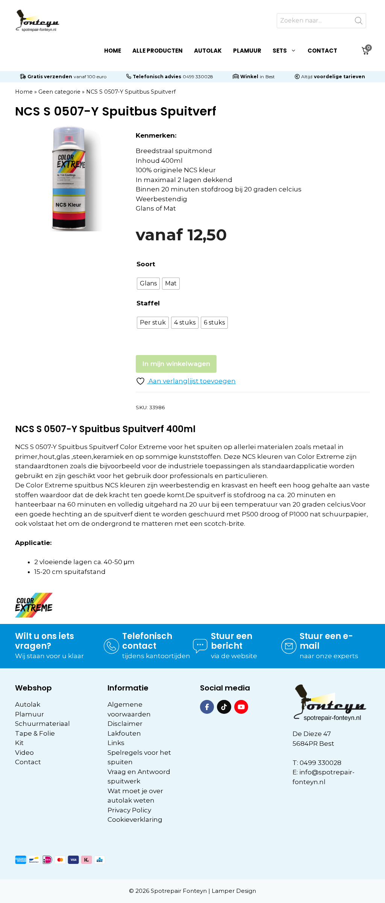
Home (112, 51)
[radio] (148, 283)
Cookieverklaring (135, 819)
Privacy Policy (129, 810)
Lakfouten (124, 733)
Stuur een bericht (231, 641)
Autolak (208, 51)
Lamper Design (234, 890)
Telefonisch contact (147, 641)
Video (24, 752)
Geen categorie (59, 91)
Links (116, 743)
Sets (280, 51)
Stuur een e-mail (326, 641)
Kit (19, 743)
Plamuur (247, 51)
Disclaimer (125, 723)
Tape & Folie (35, 733)
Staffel (148, 303)
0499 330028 (198, 76)
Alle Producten (157, 51)
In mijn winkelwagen (176, 363)
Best (270, 76)
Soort (145, 264)
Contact (322, 51)
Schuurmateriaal (42, 723)
